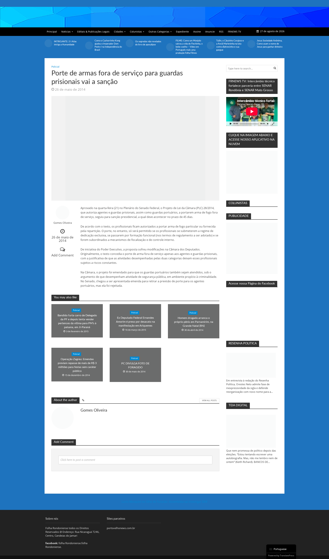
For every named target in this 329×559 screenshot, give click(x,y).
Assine (197, 31)
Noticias (66, 31)
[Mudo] (267, 123)
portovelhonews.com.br (121, 528)
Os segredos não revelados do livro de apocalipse (108, 43)
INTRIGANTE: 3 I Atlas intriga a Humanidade (268, 43)
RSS (221, 31)
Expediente (182, 31)
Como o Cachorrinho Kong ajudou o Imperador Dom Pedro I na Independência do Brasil (67, 45)
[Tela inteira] (273, 123)
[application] (252, 111)
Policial (55, 66)
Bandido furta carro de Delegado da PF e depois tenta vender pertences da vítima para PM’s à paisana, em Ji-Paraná (77, 321)
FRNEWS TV (234, 31)
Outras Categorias (159, 31)
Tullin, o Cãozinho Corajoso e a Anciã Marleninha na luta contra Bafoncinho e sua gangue (189, 45)
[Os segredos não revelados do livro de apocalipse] (89, 43)
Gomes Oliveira (62, 222)
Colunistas (136, 31)
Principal (52, 31)
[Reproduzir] (230, 123)
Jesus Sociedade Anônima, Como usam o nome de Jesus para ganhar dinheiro (229, 44)
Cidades (118, 31)
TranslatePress (287, 555)
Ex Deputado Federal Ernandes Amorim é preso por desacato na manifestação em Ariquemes (135, 321)
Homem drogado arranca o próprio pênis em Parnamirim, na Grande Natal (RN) (193, 322)
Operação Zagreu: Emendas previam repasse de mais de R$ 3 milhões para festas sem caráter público (77, 365)
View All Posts (209, 400)
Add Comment (62, 255)
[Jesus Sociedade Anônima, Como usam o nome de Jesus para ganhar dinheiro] (211, 44)
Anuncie (210, 31)
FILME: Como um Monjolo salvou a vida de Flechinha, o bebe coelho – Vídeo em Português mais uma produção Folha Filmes (148, 47)
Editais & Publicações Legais (93, 31)
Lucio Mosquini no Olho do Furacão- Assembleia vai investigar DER (164, 502)
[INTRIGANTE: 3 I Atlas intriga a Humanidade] (251, 43)
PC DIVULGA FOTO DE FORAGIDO (135, 365)
